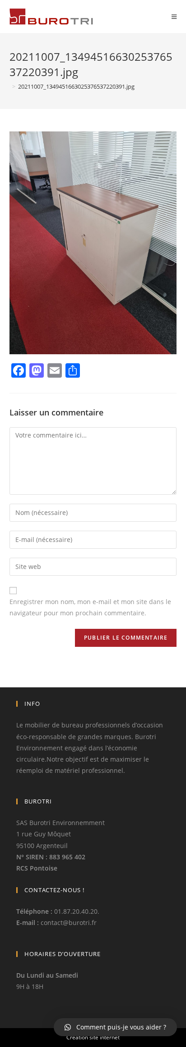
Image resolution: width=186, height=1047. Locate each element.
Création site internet (93, 1037)
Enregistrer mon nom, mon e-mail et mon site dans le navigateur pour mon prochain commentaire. (90, 607)
